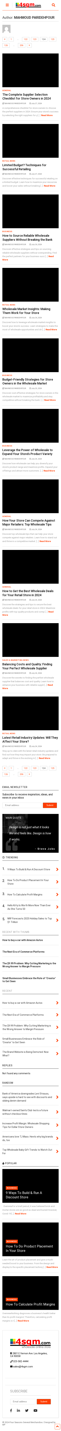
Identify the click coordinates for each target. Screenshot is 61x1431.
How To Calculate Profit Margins (30, 1304)
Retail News (8, 161)
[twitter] (26, 1410)
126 (6, 45)
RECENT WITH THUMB (15, 932)
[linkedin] (18, 1410)
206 (21, 45)
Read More (47, 115)
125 (52, 39)
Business (7, 231)
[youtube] (35, 1410)
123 (34, 39)
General (6, 90)
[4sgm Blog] (26, 7)
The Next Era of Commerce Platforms (23, 951)
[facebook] (11, 1410)
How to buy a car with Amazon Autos (22, 940)
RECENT (7, 991)
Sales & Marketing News (15, 660)
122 (25, 39)
